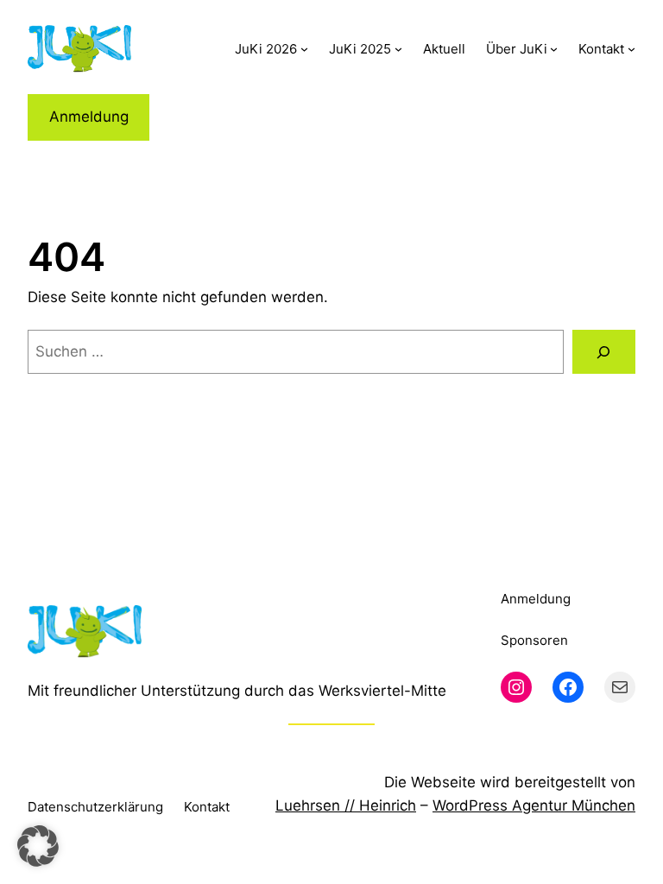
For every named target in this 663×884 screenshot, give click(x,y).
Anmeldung (89, 116)
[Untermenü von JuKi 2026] (304, 49)
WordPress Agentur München (534, 805)
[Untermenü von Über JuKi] (554, 49)
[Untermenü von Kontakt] (631, 49)
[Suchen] (603, 352)
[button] (38, 846)
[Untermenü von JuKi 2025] (398, 49)
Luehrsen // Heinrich (345, 805)
